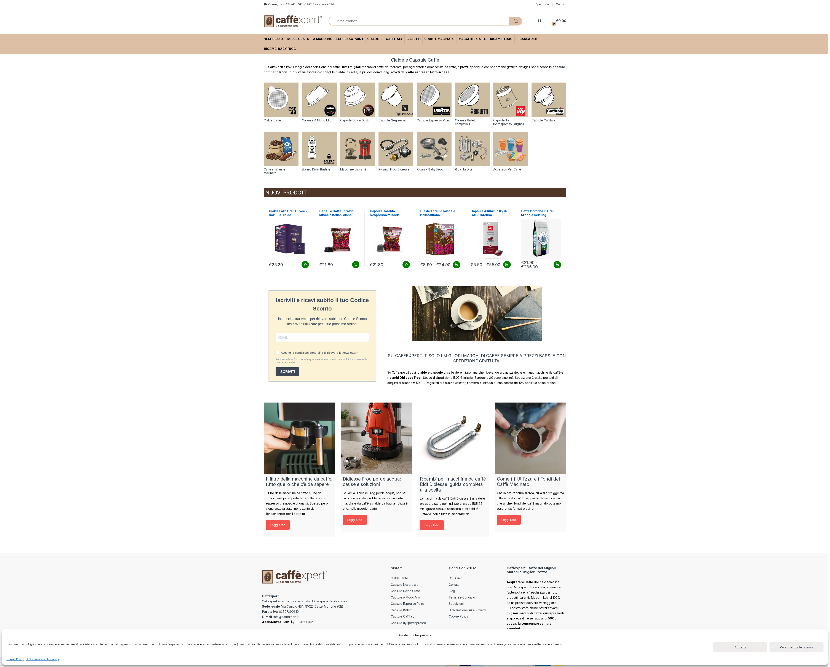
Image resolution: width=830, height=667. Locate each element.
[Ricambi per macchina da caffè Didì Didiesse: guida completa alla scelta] (453, 438)
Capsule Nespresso (404, 584)
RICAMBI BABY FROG (280, 49)
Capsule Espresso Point (407, 603)
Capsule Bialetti (401, 610)
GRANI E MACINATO (439, 39)
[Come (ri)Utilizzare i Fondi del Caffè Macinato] (530, 438)
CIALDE (373, 39)
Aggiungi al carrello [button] (303, 264)
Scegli (456, 264)
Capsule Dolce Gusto (405, 591)
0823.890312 (303, 622)
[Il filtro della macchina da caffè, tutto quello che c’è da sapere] (299, 438)
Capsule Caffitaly (402, 616)
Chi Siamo (456, 578)
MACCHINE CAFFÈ (472, 39)
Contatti (561, 4)
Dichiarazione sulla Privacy (42, 659)
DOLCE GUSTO (298, 39)
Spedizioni (542, 4)
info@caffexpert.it (285, 617)
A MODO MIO (322, 39)
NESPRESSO (273, 39)
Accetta (740, 647)
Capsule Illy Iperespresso (408, 623)
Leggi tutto (277, 525)
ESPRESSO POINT (350, 39)
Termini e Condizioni (463, 597)
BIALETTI (414, 39)
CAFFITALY (394, 39)
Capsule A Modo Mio (405, 597)
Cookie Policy (15, 659)
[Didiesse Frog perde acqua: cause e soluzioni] (376, 438)
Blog (452, 591)
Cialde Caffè (399, 578)
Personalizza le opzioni (796, 647)
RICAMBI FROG (501, 39)
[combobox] (419, 21)
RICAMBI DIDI (526, 39)
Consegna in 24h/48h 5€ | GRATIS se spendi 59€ (301, 4)
